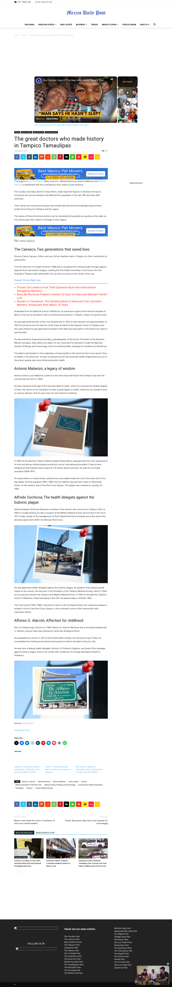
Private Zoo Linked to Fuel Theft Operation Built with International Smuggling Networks (27, 863)
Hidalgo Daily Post (122, 936)
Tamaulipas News (51, 132)
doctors (84, 782)
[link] (38, 80)
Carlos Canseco (35, 181)
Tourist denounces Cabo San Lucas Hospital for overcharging (86, 822)
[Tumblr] (29, 157)
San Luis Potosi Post (123, 942)
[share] (111, 79)
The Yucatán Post (72, 936)
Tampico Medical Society (44, 788)
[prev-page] (16, 871)
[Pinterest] (60, 157)
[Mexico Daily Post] (86, 13)
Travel (94, 24)
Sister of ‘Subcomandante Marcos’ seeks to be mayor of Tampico (58, 769)
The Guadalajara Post (73, 964)
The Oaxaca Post (71, 950)
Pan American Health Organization (90, 785)
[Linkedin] (35, 157)
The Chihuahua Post (123, 950)
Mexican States (46, 24)
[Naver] (72, 157)
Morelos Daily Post (122, 928)
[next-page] (20, 871)
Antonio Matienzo (59, 782)
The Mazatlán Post (72, 967)
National (30, 24)
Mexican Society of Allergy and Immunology (59, 785)
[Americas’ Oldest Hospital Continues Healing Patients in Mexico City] (61, 848)
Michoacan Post (121, 939)
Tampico (29, 788)
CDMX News (51, 857)
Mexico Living (109, 24)
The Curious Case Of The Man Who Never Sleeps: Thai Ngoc (75, 80)
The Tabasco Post (72, 945)
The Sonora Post (121, 956)
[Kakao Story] (85, 157)
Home (16, 35)
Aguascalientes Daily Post (125, 931)
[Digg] (66, 157)
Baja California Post (73, 942)
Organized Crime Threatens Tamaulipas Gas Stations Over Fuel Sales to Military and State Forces (92, 863)
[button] (154, 24)
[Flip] (78, 157)
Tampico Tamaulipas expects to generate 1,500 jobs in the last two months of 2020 (27, 769)
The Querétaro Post (73, 956)
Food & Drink (129, 24)
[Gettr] (91, 157)
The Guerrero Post (72, 959)
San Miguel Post (121, 934)
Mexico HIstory (38, 132)
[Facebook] (17, 157)
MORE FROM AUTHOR (45, 833)
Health (143, 24)
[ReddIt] (48, 157)
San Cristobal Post (72, 953)
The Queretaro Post (123, 948)
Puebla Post (119, 959)
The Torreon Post (122, 962)
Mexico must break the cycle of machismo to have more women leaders (34, 822)
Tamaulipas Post (22, 730)
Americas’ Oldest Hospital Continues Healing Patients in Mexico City (58, 863)
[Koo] (97, 157)
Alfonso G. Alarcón (28, 782)
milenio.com (28, 723)
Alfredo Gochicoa (44, 782)
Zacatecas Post (120, 967)
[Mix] (41, 157)
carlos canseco (74, 782)
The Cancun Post (71, 939)
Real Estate (66, 24)
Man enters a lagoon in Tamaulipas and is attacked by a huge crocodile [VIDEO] (89, 769)
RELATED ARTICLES (24, 833)
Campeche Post (71, 947)
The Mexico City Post (73, 973)
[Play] (127, 92)
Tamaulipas (19, 788)
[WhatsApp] (54, 157)
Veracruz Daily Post (122, 965)
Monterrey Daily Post (73, 961)
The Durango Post (72, 970)
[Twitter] (149, 24)
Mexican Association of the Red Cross (28, 785)
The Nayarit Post (121, 953)
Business (80, 24)
